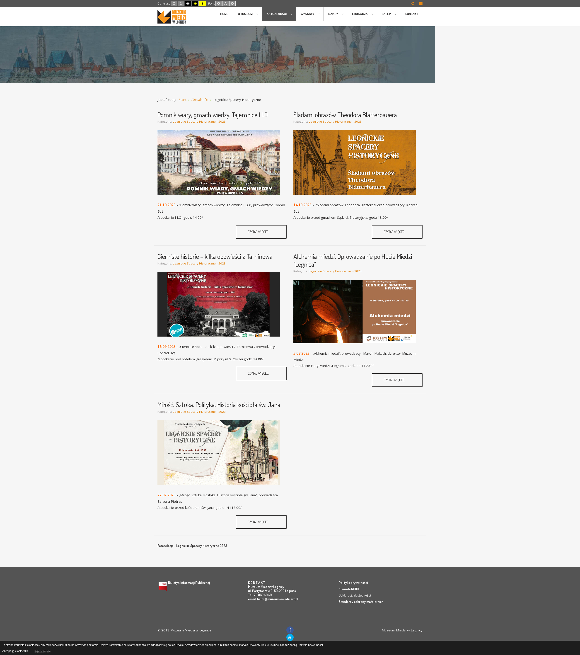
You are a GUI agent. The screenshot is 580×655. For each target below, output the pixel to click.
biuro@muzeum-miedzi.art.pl (277, 599)
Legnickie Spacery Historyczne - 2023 (199, 121)
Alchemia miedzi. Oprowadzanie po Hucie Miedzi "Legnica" (352, 260)
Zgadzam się (42, 651)
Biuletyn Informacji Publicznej (189, 582)
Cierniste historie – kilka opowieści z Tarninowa (215, 256)
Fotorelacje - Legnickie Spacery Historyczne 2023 (192, 545)
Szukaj (413, 3)
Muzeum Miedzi (394, 630)
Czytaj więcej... (259, 232)
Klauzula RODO (349, 589)
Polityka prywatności (353, 582)
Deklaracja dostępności (355, 595)
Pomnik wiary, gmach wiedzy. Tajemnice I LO (212, 114)
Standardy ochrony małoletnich (361, 601)
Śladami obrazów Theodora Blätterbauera (345, 114)
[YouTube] (290, 637)
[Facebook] (290, 630)
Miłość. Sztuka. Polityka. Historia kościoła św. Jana (218, 404)
